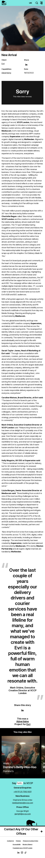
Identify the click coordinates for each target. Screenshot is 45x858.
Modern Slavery (27, 844)
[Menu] (41, 3)
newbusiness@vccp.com (22, 803)
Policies (18, 841)
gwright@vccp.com (22, 814)
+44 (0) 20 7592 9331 (23, 792)
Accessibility (17, 844)
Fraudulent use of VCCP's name (22, 848)
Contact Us (10, 841)
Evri (28, 724)
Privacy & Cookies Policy (30, 841)
